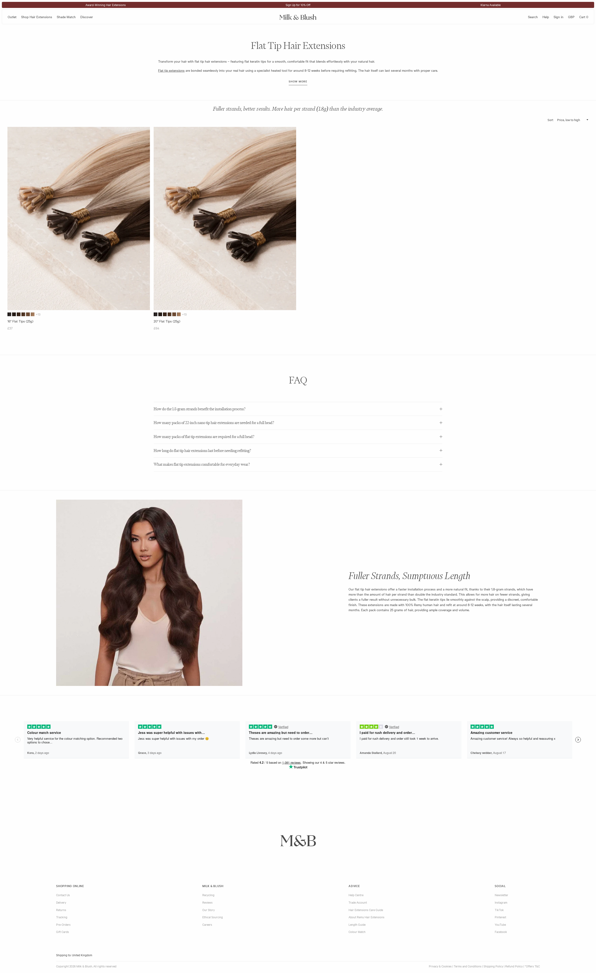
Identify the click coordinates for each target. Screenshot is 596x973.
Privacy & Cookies (440, 966)
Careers (207, 924)
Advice (354, 886)
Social (500, 886)
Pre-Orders (63, 924)
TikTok (499, 910)
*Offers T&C (532, 966)
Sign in (558, 16)
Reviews (207, 902)
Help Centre (356, 895)
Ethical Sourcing (212, 917)
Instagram (501, 902)
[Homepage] (298, 17)
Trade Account (358, 902)
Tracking (61, 917)
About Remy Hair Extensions (366, 917)
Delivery (61, 902)
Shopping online (70, 886)
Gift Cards (62, 931)
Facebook (501, 931)
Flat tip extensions (171, 70)
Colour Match (357, 931)
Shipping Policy (493, 966)
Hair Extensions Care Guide (366, 910)
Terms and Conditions (467, 966)
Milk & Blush (212, 886)
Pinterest (500, 917)
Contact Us (63, 895)
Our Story (208, 910)
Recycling (208, 895)
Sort (550, 120)
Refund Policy (514, 966)
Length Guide (357, 924)
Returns (61, 910)
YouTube (500, 924)
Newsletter (501, 895)
